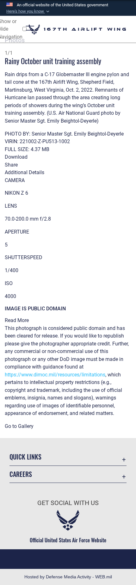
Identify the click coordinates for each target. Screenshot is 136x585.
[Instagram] (85, 558)
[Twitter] (68, 558)
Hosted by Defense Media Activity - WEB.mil (68, 576)
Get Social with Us (68, 503)
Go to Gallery (19, 426)
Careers (20, 474)
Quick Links (25, 456)
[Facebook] (51, 558)
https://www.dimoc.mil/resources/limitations (55, 375)
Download (16, 157)
